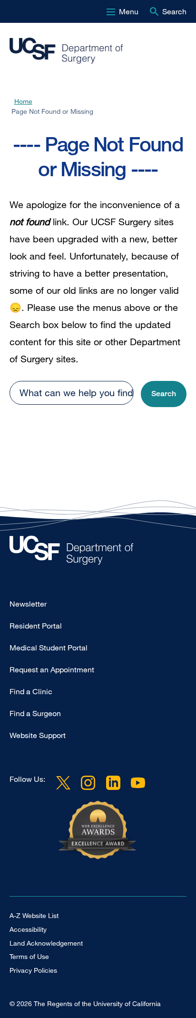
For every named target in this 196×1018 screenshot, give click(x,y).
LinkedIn (112, 782)
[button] (163, 394)
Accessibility (28, 929)
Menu (128, 11)
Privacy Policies (33, 970)
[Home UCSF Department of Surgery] (98, 552)
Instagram (88, 782)
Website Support (38, 735)
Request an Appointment (52, 669)
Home (23, 101)
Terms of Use (29, 956)
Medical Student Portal (49, 647)
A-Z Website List (34, 915)
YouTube (137, 782)
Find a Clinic (31, 691)
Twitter (63, 782)
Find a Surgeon (35, 713)
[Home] (94, 51)
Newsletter (28, 604)
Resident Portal (36, 625)
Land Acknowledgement (46, 943)
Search (174, 11)
